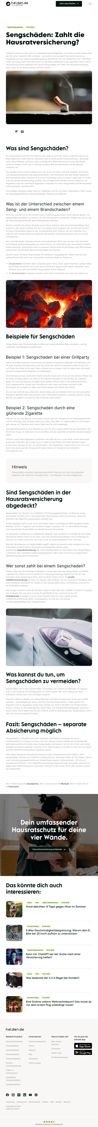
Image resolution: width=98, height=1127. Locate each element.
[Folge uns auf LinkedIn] (24, 1094)
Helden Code (56, 1053)
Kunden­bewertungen (59, 1057)
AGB (52, 1102)
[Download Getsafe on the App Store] (83, 1046)
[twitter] (16, 131)
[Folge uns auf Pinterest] (36, 1094)
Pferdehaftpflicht (12, 1054)
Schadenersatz (12, 596)
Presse (31, 1046)
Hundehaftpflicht (12, 1050)
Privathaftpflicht (12, 1046)
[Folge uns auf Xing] (18, 1094)
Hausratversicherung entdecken (48, 849)
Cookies (45, 1102)
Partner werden (35, 1063)
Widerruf (67, 1102)
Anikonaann (13, 786)
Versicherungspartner (37, 1041)
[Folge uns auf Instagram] (13, 1094)
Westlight (65, 783)
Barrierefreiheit (34, 1102)
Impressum (10, 1102)
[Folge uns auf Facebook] (7, 1094)
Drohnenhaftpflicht (13, 1059)
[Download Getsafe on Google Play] (83, 1052)
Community (55, 1049)
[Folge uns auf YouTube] (30, 1095)
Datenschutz (22, 1102)
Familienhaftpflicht (13, 1084)
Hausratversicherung (26, 550)
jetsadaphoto (33, 783)
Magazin (32, 1050)
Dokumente (33, 1059)
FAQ (30, 1054)
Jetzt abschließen (67, 3)
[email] (22, 131)
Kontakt (59, 1102)
